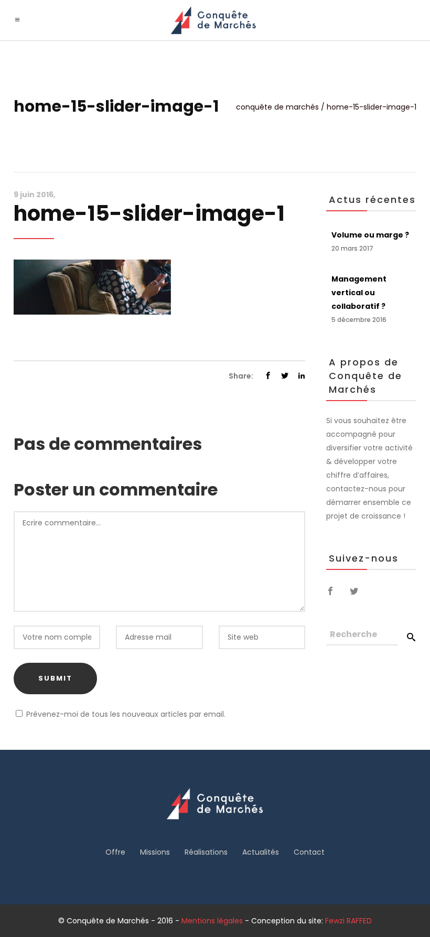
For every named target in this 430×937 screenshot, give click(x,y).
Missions (155, 852)
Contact (309, 852)
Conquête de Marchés (277, 107)
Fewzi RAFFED (348, 921)
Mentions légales (212, 921)
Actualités (260, 852)
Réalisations (206, 852)
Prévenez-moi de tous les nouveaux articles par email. (125, 714)
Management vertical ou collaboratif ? (358, 292)
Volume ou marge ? (370, 235)
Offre (115, 852)
